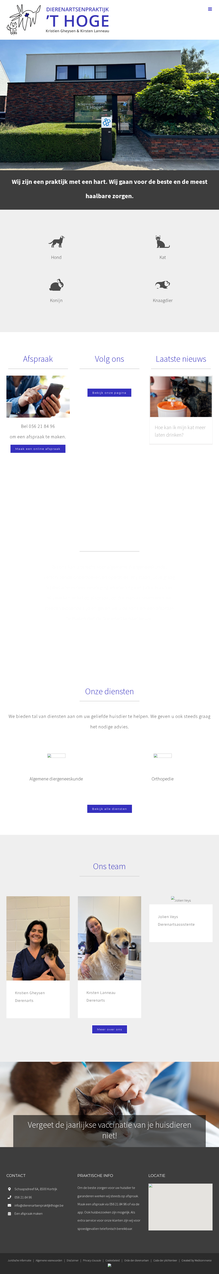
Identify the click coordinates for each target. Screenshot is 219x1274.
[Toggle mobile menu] (210, 9)
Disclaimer (72, 1260)
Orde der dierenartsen (136, 1260)
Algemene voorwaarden (49, 1260)
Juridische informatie (19, 1260)
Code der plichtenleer (165, 1260)
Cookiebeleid (112, 1260)
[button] (180, 1204)
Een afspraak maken (29, 1213)
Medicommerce (203, 1260)
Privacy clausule (92, 1260)
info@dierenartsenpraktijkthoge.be (39, 1205)
